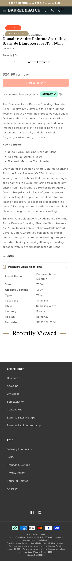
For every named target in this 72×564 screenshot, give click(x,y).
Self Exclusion (15, 401)
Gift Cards (13, 393)
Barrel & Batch (39, 534)
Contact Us (14, 378)
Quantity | (8, 55)
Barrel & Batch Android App (24, 425)
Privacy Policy (16, 472)
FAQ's (10, 457)
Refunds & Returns (18, 464)
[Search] (44, 10)
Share (10, 255)
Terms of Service (18, 480)
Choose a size (11, 48)
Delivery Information (19, 449)
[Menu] (4, 10)
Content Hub (15, 409)
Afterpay (12, 488)
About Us (12, 385)
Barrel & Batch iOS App (21, 417)
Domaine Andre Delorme (23, 34)
